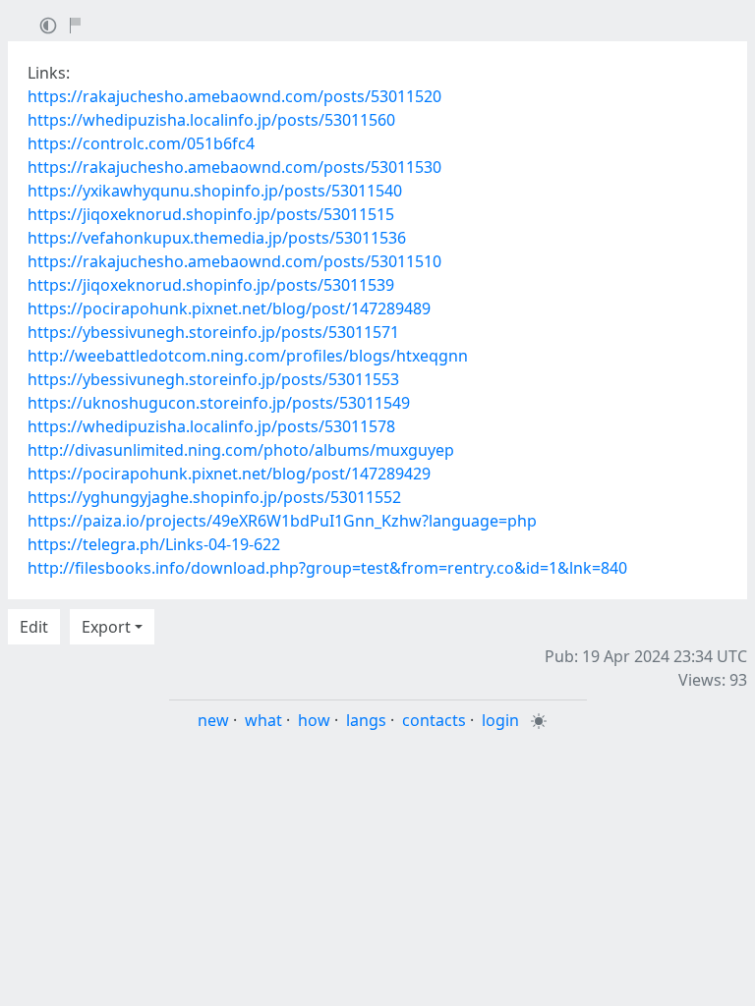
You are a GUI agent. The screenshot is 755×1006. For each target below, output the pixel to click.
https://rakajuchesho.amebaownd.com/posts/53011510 (234, 261)
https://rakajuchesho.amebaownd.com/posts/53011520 (234, 96)
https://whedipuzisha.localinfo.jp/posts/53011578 (211, 426)
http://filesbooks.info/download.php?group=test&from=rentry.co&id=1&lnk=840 (327, 568)
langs (366, 720)
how (314, 720)
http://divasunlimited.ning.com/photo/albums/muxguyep (241, 450)
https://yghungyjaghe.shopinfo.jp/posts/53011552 (214, 497)
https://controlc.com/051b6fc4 (141, 143)
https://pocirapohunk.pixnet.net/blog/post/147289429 (229, 473)
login (500, 720)
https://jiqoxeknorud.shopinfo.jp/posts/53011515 (211, 214)
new (213, 720)
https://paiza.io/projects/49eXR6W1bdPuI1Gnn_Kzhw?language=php (282, 520)
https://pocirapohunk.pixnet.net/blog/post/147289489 (229, 308)
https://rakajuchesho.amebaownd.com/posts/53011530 (234, 167)
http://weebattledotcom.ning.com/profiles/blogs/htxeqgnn (248, 355)
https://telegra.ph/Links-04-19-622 (154, 544)
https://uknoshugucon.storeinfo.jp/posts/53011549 (219, 403)
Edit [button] (34, 627)
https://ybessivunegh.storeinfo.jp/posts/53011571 (213, 332)
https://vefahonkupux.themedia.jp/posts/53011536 (217, 238)
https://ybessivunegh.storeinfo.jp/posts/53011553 (213, 379)
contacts (434, 720)
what (263, 720)
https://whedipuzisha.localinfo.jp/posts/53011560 (211, 120)
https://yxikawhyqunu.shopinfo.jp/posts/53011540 (215, 190)
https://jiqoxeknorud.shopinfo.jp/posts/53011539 (211, 285)
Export (106, 627)
